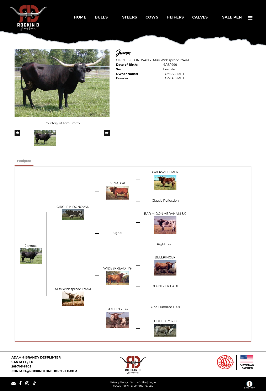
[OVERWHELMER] (165, 182)
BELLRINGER (165, 257)
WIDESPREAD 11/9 (117, 268)
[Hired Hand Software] (249, 385)
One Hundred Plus (165, 307)
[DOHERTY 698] (165, 330)
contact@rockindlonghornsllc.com (44, 371)
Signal (117, 233)
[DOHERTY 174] (117, 319)
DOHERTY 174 (117, 309)
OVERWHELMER (165, 172)
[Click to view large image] (62, 82)
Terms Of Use (138, 382)
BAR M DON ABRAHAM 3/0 (165, 214)
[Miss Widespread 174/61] (73, 299)
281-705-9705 (21, 366)
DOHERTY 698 (165, 321)
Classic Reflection (165, 200)
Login (152, 382)
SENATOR (117, 183)
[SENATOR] (117, 192)
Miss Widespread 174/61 (171, 60)
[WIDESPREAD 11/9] (117, 278)
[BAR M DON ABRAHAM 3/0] (165, 225)
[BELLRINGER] (165, 267)
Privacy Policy (119, 382)
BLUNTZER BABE (165, 286)
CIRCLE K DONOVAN (132, 60)
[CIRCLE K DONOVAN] (73, 214)
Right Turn (165, 244)
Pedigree (24, 161)
